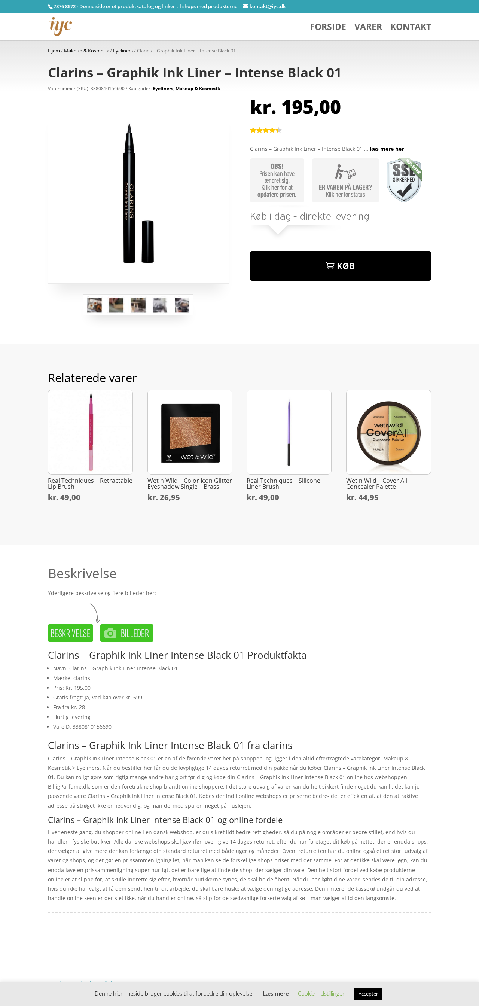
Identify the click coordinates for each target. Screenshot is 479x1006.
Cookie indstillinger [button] (321, 993)
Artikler (76, 948)
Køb (346, 265)
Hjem (54, 50)
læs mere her (387, 148)
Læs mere (276, 993)
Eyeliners (123, 50)
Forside (328, 28)
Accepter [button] (368, 993)
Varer (368, 28)
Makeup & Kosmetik (86, 50)
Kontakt (410, 28)
